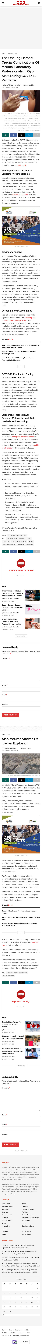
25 (15, 1307)
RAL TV (21, 1332)
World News (26, 1234)
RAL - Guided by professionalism (19, 1335)
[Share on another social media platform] (36, 135)
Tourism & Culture (28, 1226)
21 (32, 1302)
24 (10, 1307)
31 (10, 1311)
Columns (5, 1212)
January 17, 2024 (28, 85)
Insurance (5, 1229)
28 (32, 1307)
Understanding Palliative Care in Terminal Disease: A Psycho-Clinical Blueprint (12, 593)
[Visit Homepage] (21, 3)
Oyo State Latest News (25, 544)
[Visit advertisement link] (21, 225)
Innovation (6, 1226)
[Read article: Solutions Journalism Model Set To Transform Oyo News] (32, 1040)
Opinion (25, 1206)
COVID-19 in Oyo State (19, 541)
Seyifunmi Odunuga (10, 748)
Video (24, 1229)
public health (21, 165)
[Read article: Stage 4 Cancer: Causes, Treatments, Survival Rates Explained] (32, 609)
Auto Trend (6, 1204)
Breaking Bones (7, 1206)
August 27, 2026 (8, 1059)
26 (21, 1307)
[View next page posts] (23, 366)
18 (15, 1302)
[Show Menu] (3, 3)
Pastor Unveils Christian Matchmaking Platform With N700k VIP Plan (12, 1051)
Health (15, 54)
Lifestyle (9, 54)
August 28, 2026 (8, 1032)
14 (32, 1297)
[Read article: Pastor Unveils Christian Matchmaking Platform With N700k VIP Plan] (32, 1053)
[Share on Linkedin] (29, 135)
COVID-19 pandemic (20, 195)
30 (4, 1311)
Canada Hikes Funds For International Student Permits (11, 1024)
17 (10, 1302)
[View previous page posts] (19, 366)
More (28, 1332)
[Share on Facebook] (13, 135)
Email (4, 695)
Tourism (4, 1332)
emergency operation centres (23, 437)
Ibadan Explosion (8, 976)
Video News (26, 1231)
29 (37, 1307)
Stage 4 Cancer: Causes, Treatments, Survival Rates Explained (12, 607)
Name (4, 685)
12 (21, 1297)
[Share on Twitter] (21, 135)
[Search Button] (39, 3)
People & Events (28, 1209)
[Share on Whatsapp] (5, 135)
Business (5, 1209)
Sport (24, 1223)
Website (5, 704)
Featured (5, 1218)
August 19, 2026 (8, 601)
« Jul (3, 1315)
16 (4, 1302)
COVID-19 (6, 541)
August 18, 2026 (8, 615)
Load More (21, 636)
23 (4, 1307)
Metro (4, 1234)
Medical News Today (9, 544)
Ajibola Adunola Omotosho (11, 85)
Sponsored (26, 1220)
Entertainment (7, 1215)
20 (26, 1302)
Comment (6, 658)
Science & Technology (30, 1218)
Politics (25, 1212)
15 (37, 1297)
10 (10, 1297)
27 (26, 1307)
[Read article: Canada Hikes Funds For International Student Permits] (32, 1026)
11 (15, 1297)
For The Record (7, 1220)
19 (21, 1302)
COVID (28, 538)
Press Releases (27, 1215)
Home (3, 54)
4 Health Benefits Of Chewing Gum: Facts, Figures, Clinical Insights (11, 621)
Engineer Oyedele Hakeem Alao (17, 972)
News (8, 734)
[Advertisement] (21, 28)
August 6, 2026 (8, 629)
